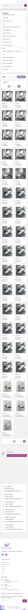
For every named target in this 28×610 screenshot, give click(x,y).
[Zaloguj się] (18, 2)
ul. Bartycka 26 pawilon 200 (17, 455)
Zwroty (2, 570)
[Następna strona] (19, 86)
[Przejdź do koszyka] (21, 2)
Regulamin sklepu (5, 562)
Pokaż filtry (21, 77)
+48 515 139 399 (7, 586)
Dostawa (3, 568)
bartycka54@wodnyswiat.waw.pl (11, 589)
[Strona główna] (2, 2)
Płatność (3, 566)
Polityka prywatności (6, 564)
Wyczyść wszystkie (11, 77)
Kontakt (3, 573)
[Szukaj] (25, 5)
